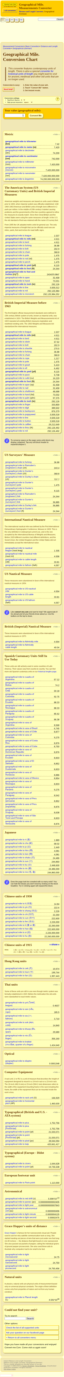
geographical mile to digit (17, 407)
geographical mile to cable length (20, 559)
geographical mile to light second (20, 1217)
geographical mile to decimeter (19, 150)
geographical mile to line (16, 287)
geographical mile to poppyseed (20, 414)
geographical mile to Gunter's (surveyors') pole (19, 483)
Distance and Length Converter (31, 12)
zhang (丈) (29, 950)
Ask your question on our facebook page (25, 1332)
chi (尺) (43, 950)
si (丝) (36, 952)
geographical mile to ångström (19, 179)
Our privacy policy (10, 1369)
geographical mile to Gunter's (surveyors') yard (19, 489)
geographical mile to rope (17, 358)
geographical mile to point (17, 1131)
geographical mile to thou (17, 427)
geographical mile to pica (17, 1122)
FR (21, 20)
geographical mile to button (18, 421)
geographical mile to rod (16, 258)
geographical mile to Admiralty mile (21, 641)
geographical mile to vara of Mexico (22, 778)
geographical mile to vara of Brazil (21, 728)
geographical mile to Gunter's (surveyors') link (19, 500)
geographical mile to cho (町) (19, 843)
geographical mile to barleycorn (20, 411)
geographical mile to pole (17, 255)
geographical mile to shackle (18, 348)
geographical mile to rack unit (19, 1097)
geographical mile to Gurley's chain (21, 477)
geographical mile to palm (17, 398)
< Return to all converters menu (21, 1337)
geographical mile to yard (18, 265)
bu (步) (36, 950)
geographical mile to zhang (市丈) (21, 910)
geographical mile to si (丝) (18, 932)
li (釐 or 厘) (21, 952)
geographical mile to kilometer (20, 141)
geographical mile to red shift (19, 1198)
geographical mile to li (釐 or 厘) (20, 925)
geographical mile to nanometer (20, 173)
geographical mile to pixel (17, 1140)
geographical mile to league (18, 235)
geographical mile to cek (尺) (18, 968)
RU (16, 20)
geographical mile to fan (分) (18, 975)
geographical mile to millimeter (19, 162)
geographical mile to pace (17, 374)
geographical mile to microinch (19, 294)
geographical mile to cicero (18, 1163)
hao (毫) (30, 952)
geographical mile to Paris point (20, 1182)
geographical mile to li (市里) (18, 903)
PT (12, 20)
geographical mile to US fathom (20, 600)
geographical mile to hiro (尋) (19, 850)
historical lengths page (47, 672)
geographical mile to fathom (18, 565)
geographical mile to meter (18, 147)
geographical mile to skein (17, 341)
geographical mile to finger (17, 404)
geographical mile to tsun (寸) (19, 972)
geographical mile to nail (16, 388)
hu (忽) (42, 952)
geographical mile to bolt (16, 248)
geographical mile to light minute (20, 1214)
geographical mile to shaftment (19, 391)
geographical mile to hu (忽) (18, 936)
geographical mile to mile (18, 239)
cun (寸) (50, 950)
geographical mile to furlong (18, 245)
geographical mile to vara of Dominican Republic (18, 750)
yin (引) (21, 950)
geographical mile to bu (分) (18, 865)
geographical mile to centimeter (21, 156)
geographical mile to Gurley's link (20, 505)
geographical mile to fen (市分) (19, 921)
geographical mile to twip (17, 1144)
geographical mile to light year (19, 1205)
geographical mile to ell (16, 368)
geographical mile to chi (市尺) (19, 914)
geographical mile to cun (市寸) (20, 918)
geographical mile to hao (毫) (19, 928)
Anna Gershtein (40, 1366)
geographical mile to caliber (18, 424)
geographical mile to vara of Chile (21, 731)
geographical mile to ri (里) (17, 839)
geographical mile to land (17, 242)
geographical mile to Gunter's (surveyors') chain (19, 472)
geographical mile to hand (17, 281)
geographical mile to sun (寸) (19, 861)
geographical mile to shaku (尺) (20, 857)
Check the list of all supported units (22, 1327)
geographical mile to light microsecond (17, 1255)
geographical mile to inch (18, 284)
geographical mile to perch (17, 262)
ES (7, 20)
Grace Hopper (10, 1233)
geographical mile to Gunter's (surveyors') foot (19, 509)
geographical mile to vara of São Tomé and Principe (20, 816)
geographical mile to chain (17, 252)
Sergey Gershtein (28, 1366)
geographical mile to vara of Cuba (21, 746)
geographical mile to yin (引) (18, 907)
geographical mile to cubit (17, 378)
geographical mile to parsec (18, 1202)
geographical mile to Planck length (21, 1297)
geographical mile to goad (17, 365)
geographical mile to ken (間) (19, 854)
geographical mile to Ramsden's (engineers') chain (20, 466)
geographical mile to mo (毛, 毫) (20, 872)
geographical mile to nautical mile (21, 553)
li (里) (15, 950)
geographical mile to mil (16, 290)
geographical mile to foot (18, 268)
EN (2, 20)
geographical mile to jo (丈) (18, 847)
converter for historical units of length (30, 72)
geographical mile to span (17, 277)
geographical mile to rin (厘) (18, 868)
